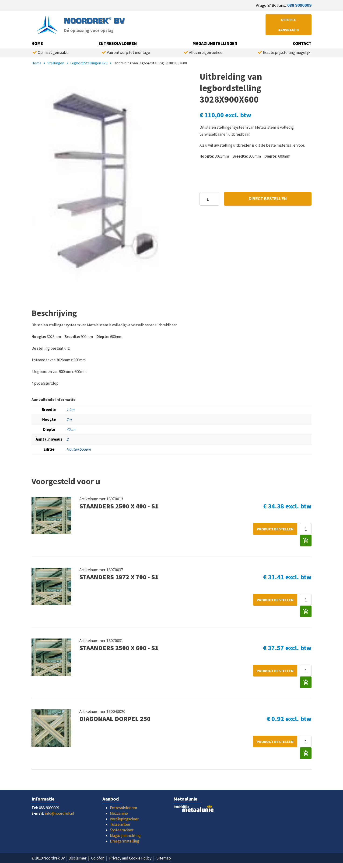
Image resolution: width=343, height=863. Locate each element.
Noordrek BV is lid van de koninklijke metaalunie (207, 810)
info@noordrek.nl (59, 813)
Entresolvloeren (117, 43)
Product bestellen (275, 529)
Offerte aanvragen (288, 24)
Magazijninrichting (125, 835)
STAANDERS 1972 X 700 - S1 (118, 577)
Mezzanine (119, 813)
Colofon (97, 858)
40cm (70, 429)
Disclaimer (77, 858)
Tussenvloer (120, 824)
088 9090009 (299, 5)
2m (69, 419)
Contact (302, 43)
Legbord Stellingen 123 (88, 63)
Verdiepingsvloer (124, 819)
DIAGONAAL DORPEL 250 (114, 719)
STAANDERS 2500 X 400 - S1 (118, 506)
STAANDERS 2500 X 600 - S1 (118, 648)
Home (37, 43)
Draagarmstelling (124, 841)
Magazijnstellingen (214, 43)
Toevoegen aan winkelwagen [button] (306, 540)
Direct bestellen (268, 199)
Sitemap (163, 858)
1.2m (70, 409)
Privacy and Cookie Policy (130, 858)
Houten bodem (78, 449)
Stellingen (55, 63)
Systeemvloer (121, 829)
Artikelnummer (92, 498)
